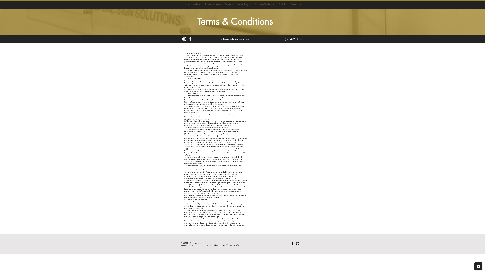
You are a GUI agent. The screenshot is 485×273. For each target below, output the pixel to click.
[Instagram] (184, 39)
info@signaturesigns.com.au (235, 38)
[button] (197, 4)
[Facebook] (190, 39)
